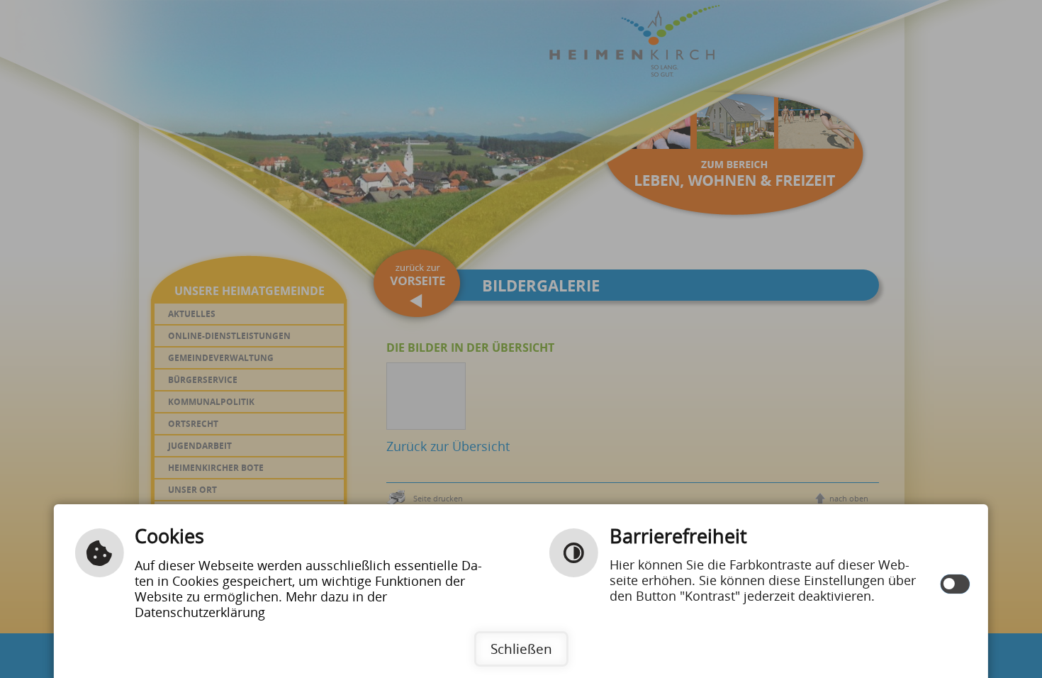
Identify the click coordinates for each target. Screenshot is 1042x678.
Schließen (521, 648)
